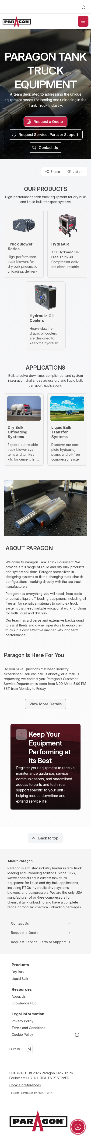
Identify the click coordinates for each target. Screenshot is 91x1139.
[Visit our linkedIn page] (28, 1049)
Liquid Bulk (20, 979)
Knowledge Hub (24, 1003)
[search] (83, 7)
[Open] (83, 21)
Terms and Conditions (28, 1028)
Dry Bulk (18, 972)
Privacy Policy (22, 1021)
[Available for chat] (77, 1126)
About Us (19, 996)
